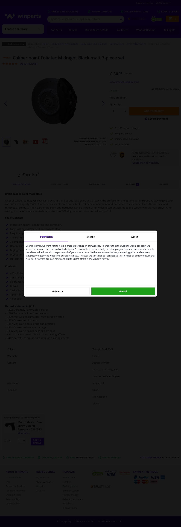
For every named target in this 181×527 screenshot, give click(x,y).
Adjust (56, 291)
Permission (46, 236)
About (134, 236)
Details (90, 236)
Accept (123, 291)
